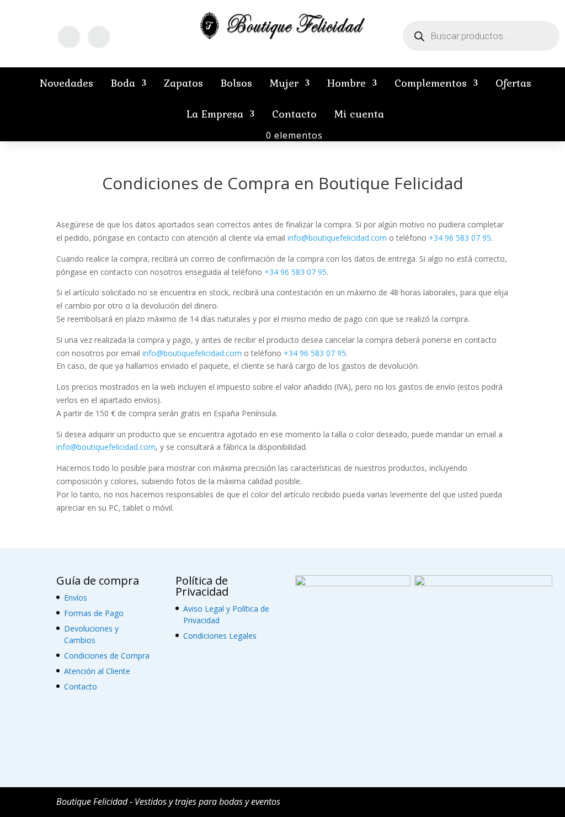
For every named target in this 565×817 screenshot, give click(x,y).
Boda (123, 83)
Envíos (75, 597)
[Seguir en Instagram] (99, 37)
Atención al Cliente (97, 671)
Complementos (431, 83)
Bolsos (236, 83)
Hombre (346, 83)
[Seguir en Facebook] (69, 37)
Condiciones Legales (220, 635)
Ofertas (513, 83)
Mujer (284, 83)
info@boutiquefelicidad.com (337, 237)
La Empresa (214, 113)
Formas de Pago (94, 613)
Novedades (66, 83)
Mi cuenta (359, 113)
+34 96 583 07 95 (460, 237)
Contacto (294, 113)
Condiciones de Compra (107, 655)
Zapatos (183, 83)
